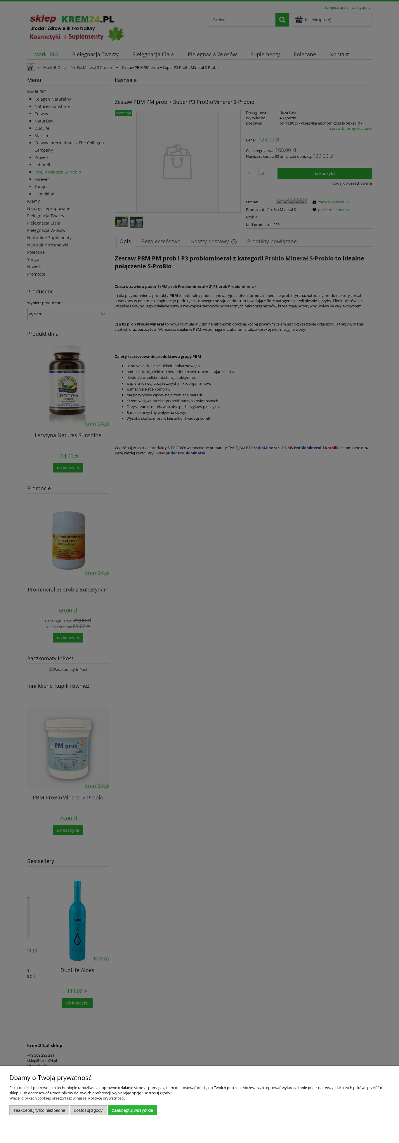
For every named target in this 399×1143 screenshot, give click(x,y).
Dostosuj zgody (88, 1110)
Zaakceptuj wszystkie (132, 1110)
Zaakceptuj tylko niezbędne (39, 1110)
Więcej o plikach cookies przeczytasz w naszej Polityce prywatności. (67, 1098)
